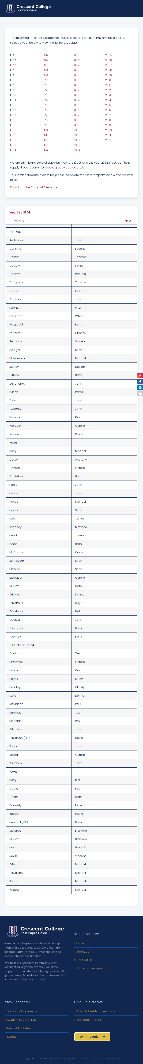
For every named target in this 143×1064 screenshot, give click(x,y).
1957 (13, 115)
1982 (45, 140)
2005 (108, 55)
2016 (108, 110)
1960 (13, 130)
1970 (45, 80)
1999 (76, 125)
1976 (45, 110)
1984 (45, 150)
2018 (108, 120)
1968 (45, 70)
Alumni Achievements (91, 968)
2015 (108, 105)
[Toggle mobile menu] (136, 7)
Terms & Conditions (90, 1058)
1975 (45, 105)
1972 (45, 90)
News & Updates (18, 1028)
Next (128, 221)
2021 (108, 135)
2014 (108, 100)
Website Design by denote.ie (60, 1058)
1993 (76, 95)
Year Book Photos (88, 1020)
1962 (13, 140)
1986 (76, 60)
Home (80, 943)
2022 (108, 140)
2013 (108, 95)
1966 (45, 60)
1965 (45, 55)
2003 (76, 145)
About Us (82, 952)
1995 (76, 105)
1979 (45, 125)
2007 (108, 65)
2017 (108, 115)
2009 (108, 75)
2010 (108, 80)
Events (11, 1037)
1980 (45, 130)
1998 (76, 120)
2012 (108, 90)
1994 (76, 100)
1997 (76, 115)
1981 (44, 135)
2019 (108, 125)
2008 (108, 70)
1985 (76, 55)
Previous (18, 221)
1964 (13, 150)
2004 (76, 150)
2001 (76, 135)
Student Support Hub (22, 1020)
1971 (44, 85)
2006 (108, 60)
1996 (76, 110)
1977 (45, 115)
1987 (76, 65)
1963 (13, 145)
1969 (45, 75)
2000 (76, 130)
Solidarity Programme (22, 1011)
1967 (45, 65)
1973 (45, 95)
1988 (76, 70)
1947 (13, 65)
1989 (76, 75)
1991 (75, 85)
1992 (76, 90)
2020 (108, 130)
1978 (45, 120)
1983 (45, 145)
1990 (76, 80)
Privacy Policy (112, 1058)
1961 (12, 135)
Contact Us (84, 960)
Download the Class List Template (33, 187)
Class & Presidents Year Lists (95, 1011)
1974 (45, 100)
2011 (107, 85)
